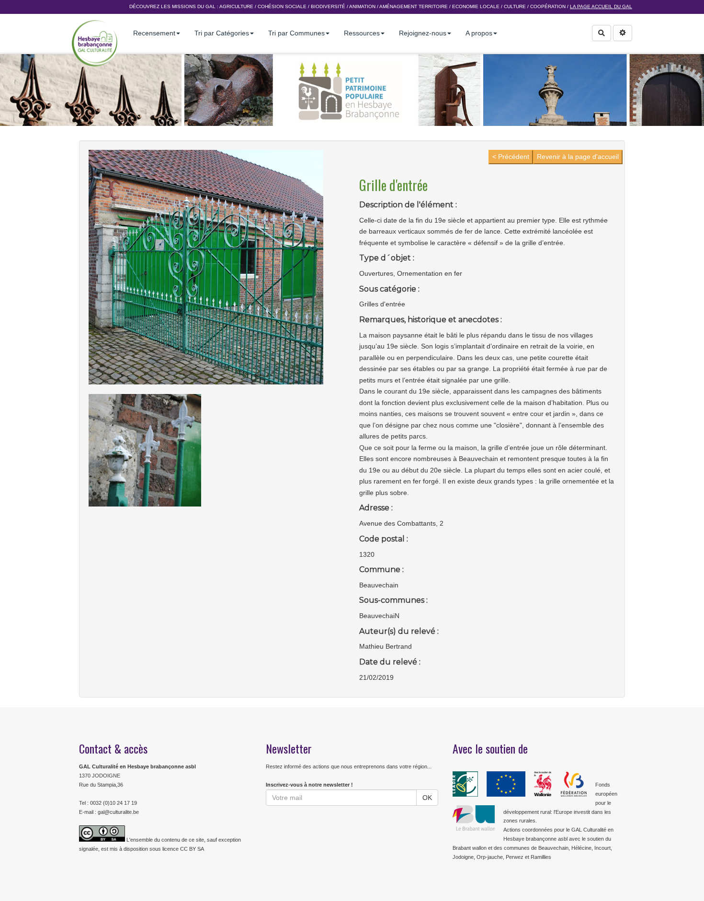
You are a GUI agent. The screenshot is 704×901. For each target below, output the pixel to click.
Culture (515, 6)
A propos (479, 33)
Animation (362, 6)
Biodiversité (328, 6)
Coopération (548, 6)
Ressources (362, 33)
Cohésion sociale (282, 6)
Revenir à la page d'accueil (578, 156)
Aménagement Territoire (413, 6)
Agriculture (236, 6)
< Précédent (510, 156)
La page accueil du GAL (601, 6)
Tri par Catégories (221, 33)
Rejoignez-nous (422, 33)
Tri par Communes (296, 33)
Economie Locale (476, 6)
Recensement (154, 33)
